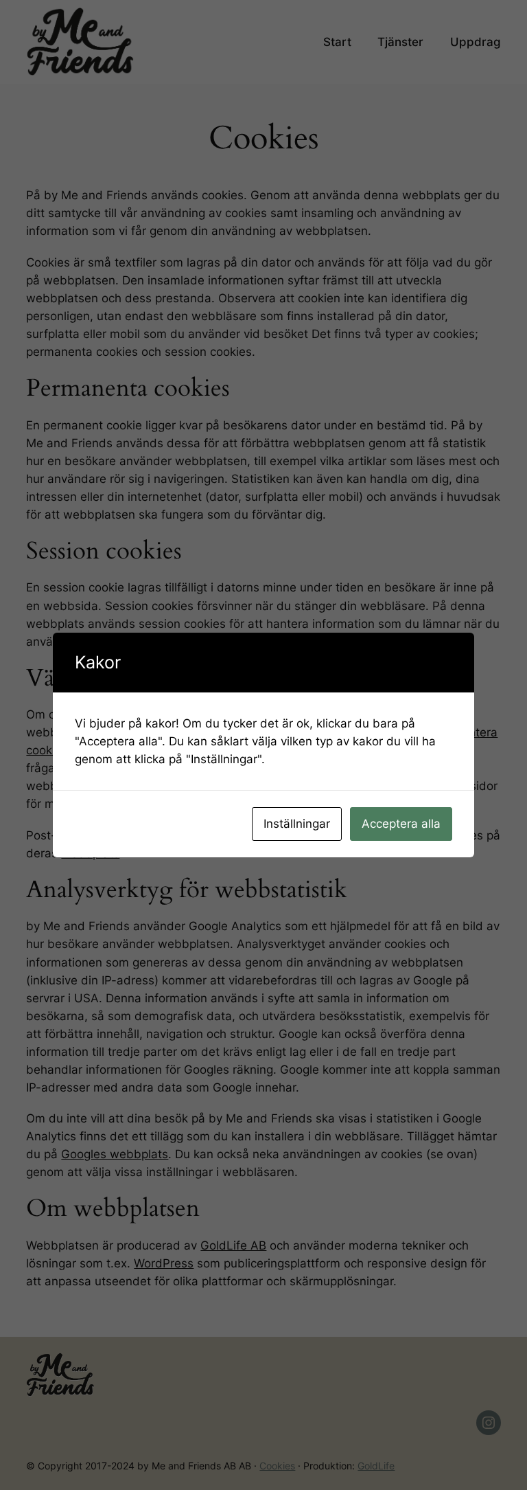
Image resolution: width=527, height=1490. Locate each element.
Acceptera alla (401, 824)
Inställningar (297, 824)
